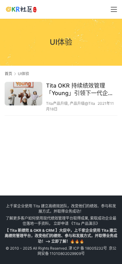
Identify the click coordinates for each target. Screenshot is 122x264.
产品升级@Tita (82, 103)
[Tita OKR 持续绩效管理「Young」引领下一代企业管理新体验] (23, 94)
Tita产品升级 (57, 103)
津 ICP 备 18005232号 (88, 248)
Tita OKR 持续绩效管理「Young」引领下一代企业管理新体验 (80, 89)
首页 (8, 73)
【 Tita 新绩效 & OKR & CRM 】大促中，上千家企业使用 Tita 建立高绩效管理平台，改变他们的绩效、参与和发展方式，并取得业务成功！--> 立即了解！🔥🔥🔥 (61, 235)
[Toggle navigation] (113, 9)
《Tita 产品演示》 (84, 223)
